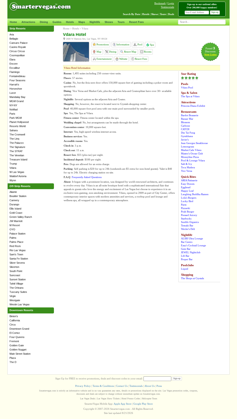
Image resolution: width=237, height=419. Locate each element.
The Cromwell (17, 134)
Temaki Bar (187, 225)
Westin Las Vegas (19, 304)
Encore (13, 63)
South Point (15, 271)
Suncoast (14, 275)
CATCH (185, 129)
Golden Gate (16, 345)
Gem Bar (185, 248)
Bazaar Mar (187, 118)
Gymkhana (187, 136)
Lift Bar (185, 255)
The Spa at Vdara (190, 96)
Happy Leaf (187, 190)
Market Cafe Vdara (191, 150)
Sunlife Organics (190, 222)
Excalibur (14, 67)
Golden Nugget (17, 349)
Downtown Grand (19, 328)
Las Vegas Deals (87, 398)
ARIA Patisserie (189, 180)
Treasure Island (18, 159)
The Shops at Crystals (192, 278)
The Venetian (16, 155)
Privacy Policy (83, 386)
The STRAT (16, 151)
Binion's (13, 316)
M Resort (14, 225)
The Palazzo (16, 142)
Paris (12, 113)
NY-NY (13, 105)
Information (122, 44)
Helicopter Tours (149, 398)
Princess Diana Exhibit (193, 105)
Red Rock (15, 246)
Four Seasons (17, 80)
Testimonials (167, 7)
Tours (121, 22)
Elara (12, 59)
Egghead (185, 187)
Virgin (12, 296)
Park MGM (15, 117)
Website (122, 58)
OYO (12, 229)
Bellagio (13, 38)
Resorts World (17, 126)
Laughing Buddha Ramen (195, 194)
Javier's (185, 139)
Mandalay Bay (17, 97)
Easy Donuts (187, 183)
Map (98, 51)
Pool (139, 44)
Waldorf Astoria (17, 176)
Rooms (147, 51)
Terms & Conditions (103, 386)
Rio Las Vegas (17, 250)
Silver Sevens (17, 262)
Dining (44, 22)
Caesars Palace (18, 42)
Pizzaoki (185, 208)
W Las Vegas (16, 172)
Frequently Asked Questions (87, 177)
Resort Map (129, 51)
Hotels (70, 22)
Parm (184, 204)
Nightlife (95, 22)
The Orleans (16, 287)
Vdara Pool (187, 87)
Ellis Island (15, 208)
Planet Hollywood (19, 122)
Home (13, 22)
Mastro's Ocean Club (192, 153)
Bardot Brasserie (189, 115)
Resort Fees (136, 22)
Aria (11, 34)
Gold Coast (15, 212)
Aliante (13, 192)
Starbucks (186, 218)
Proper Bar (187, 259)
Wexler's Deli (188, 229)
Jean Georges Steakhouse (194, 143)
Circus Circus (17, 51)
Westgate (14, 300)
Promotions (102, 44)
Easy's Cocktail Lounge (193, 245)
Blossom (185, 122)
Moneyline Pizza (190, 157)
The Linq (14, 138)
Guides (57, 22)
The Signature (17, 147)
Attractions (28, 22)
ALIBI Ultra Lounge (192, 238)
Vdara (12, 167)
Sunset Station (17, 279)
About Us (149, 386)
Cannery (14, 200)
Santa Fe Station (18, 258)
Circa (12, 324)
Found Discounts (210, 50)
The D (12, 362)
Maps (81, 22)
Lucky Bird (187, 201)
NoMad (13, 109)
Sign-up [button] (214, 12)
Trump (13, 163)
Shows (109, 22)
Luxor (12, 92)
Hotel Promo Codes (131, 398)
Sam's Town (16, 254)
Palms (12, 237)
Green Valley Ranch (20, 217)
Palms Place (16, 242)
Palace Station (17, 233)
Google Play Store (143, 403)
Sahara (13, 130)
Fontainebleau (17, 76)
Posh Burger (187, 211)
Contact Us (122, 386)
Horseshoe (15, 88)
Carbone (185, 125)
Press (159, 386)
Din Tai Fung (188, 132)
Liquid (184, 268)
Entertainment (104, 58)
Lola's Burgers (188, 197)
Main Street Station (20, 353)
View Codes (210, 54)
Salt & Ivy (186, 164)
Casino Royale (17, 47)
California (14, 320)
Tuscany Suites (18, 292)
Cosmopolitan (17, 55)
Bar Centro (187, 242)
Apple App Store (122, 403)
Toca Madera (188, 167)
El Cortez (14, 332)
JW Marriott (15, 221)
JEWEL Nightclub (190, 252)
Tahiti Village (16, 283)
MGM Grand (16, 101)
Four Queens (17, 337)
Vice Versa (186, 170)
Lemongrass (187, 146)
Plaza (12, 357)
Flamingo (14, 72)
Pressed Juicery (189, 215)
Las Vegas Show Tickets (108, 398)
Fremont (14, 341)
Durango (14, 204)
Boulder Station (17, 196)
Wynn (12, 180)
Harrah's (14, 84)
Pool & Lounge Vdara (193, 160)
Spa (151, 44)
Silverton (14, 267)
